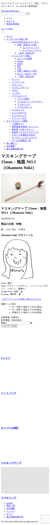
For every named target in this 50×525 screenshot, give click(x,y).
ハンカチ (16, 93)
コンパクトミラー (30, 47)
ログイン (10, 21)
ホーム (9, 36)
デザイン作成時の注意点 (23, 135)
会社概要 (10, 146)
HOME (9, 503)
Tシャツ (15, 79)
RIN (19, 66)
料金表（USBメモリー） (23, 129)
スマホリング (23, 104)
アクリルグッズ (19, 96)
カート (9, 514)
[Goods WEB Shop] (10, 11)
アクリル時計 (23, 99)
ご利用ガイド (18, 124)
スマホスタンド (24, 107)
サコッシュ (17, 85)
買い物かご (11, 143)
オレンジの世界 (24, 59)
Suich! (20, 64)
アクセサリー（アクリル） (30, 101)
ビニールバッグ (19, 115)
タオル (15, 90)
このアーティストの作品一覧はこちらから (21, 299)
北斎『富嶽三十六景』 (27, 45)
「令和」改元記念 (25, 53)
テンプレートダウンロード (24, 138)
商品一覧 (10, 506)
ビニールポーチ (19, 113)
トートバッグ (18, 82)
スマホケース (18, 110)
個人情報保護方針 (14, 149)
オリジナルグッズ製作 (17, 121)
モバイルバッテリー (32, 50)
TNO (19, 68)
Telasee (20, 61)
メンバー (10, 511)
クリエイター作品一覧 (17, 39)
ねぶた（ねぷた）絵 (26, 74)
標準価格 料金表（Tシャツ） (25, 126)
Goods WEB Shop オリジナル (25, 42)
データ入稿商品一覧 (21, 140)
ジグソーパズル (19, 118)
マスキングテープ (20, 88)
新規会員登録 (12, 24)
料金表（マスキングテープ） (25, 132)
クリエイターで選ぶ (21, 56)
